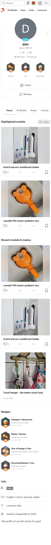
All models (44, 122)
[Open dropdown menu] (47, 31)
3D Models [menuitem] (12, 10)
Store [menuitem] (23, 10)
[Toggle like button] (5, 172)
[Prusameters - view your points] (33, 3)
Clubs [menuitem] (31, 10)
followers (19, 57)
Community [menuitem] (43, 10)
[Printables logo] (2, 10)
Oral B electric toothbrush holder (21, 167)
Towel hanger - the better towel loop (23, 392)
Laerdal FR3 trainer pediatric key (21, 220)
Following (32, 57)
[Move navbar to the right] (48, 10)
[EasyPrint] (28, 3)
